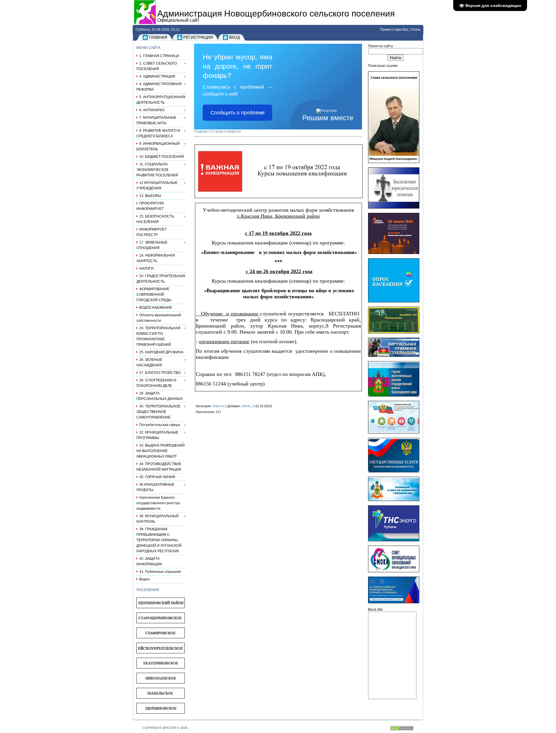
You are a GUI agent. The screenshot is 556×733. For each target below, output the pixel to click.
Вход (234, 37)
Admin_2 (248, 406)
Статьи (217, 131)
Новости (234, 131)
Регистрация (198, 37)
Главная (158, 37)
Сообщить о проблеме (238, 113)
